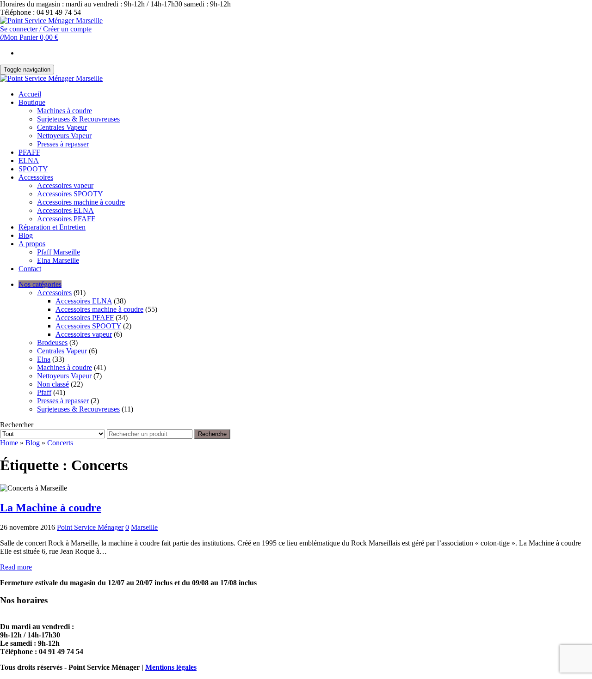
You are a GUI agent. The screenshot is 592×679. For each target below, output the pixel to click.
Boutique (31, 102)
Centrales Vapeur (62, 127)
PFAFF (29, 152)
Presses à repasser (63, 144)
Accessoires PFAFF (66, 219)
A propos (31, 244)
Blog (25, 235)
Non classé (53, 384)
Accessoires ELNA (65, 210)
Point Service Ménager (90, 527)
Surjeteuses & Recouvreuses (78, 119)
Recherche (212, 433)
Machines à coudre (64, 111)
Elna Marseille (58, 260)
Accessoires (35, 177)
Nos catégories (40, 284)
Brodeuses (52, 342)
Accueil (29, 94)
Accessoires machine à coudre (81, 202)
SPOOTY (33, 169)
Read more (16, 567)
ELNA (28, 160)
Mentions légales (171, 667)
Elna (43, 359)
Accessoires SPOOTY (70, 194)
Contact (29, 269)
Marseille (144, 527)
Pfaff (44, 392)
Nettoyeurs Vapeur (64, 135)
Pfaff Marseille (58, 252)
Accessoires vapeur (65, 185)
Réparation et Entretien (52, 227)
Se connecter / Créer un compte (46, 29)
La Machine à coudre (50, 508)
